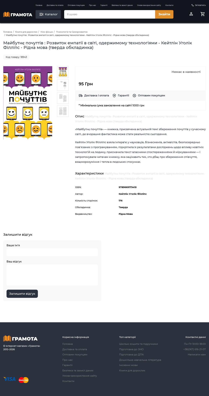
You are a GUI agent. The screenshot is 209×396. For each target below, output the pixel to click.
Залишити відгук (22, 294)
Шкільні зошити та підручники (138, 343)
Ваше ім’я (13, 245)
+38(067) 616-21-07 (194, 349)
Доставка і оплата (96, 95)
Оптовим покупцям (76, 5)
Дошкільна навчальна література (140, 359)
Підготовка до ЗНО (131, 349)
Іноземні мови (128, 365)
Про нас (92, 5)
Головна (39, 5)
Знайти (164, 14)
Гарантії (103, 5)
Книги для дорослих (26, 31)
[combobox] (109, 14)
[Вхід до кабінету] (191, 14)
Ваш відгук (14, 261)
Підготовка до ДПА (131, 354)
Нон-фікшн (46, 31)
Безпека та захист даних (122, 5)
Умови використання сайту (149, 5)
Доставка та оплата (55, 5)
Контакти (169, 5)
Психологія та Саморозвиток (72, 31)
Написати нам (197, 354)
